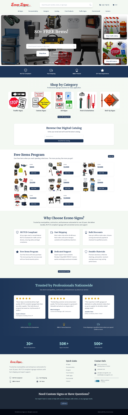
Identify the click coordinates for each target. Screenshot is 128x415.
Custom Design (58, 54)
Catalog (57, 11)
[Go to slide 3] (53, 62)
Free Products (69, 11)
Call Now (64, 403)
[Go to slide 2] (49, 62)
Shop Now (42, 53)
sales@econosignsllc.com (104, 373)
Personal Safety (33, 11)
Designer (46, 11)
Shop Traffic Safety (112, 36)
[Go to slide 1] (46, 62)
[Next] (124, 27)
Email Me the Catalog (64, 141)
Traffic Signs (82, 11)
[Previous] (105, 27)
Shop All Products (111, 61)
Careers (108, 11)
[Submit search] (90, 5)
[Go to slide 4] (56, 62)
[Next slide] (98, 40)
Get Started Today (64, 271)
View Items (33, 173)
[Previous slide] (4, 40)
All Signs (20, 11)
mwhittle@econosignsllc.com (105, 375)
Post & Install (96, 11)
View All (111, 156)
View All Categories (64, 117)
